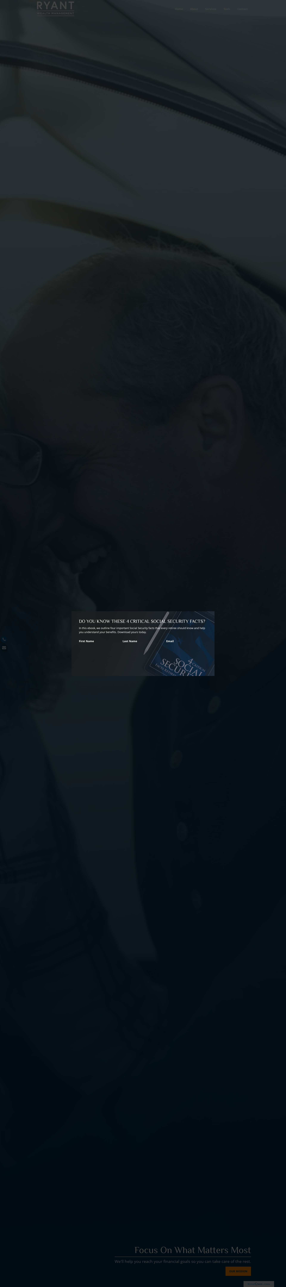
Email (170, 641)
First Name (86, 641)
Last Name (130, 641)
